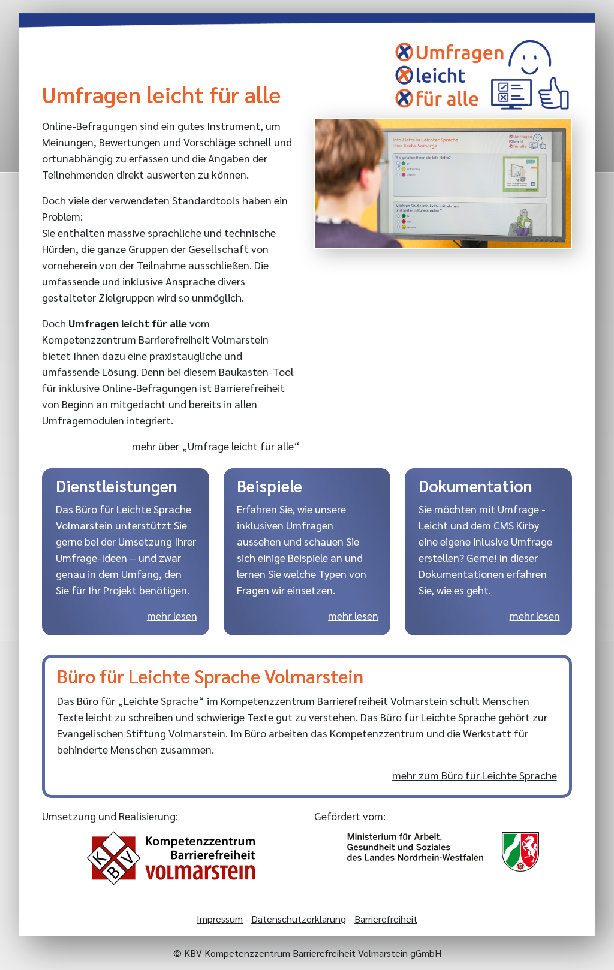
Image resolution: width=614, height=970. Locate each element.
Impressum (220, 918)
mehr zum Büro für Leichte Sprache (474, 775)
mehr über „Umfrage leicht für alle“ (216, 446)
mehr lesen (172, 615)
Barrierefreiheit (385, 918)
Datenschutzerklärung (298, 918)
